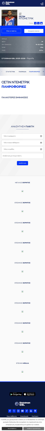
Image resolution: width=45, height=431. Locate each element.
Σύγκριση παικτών (34, 31)
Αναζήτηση (22, 163)
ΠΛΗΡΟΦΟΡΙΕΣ (34, 71)
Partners (35, 416)
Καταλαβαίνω (12, 428)
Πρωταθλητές (12, 416)
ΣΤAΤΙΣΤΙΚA (10, 71)
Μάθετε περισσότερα (33, 428)
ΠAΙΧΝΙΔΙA (22, 71)
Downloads (24, 416)
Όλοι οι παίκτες (11, 31)
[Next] (41, 71)
